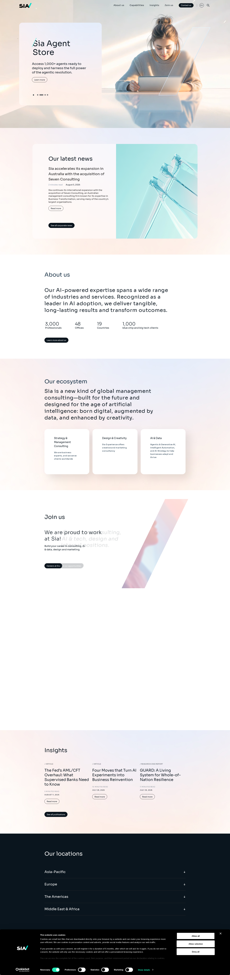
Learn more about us (56, 340)
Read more (56, 208)
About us (119, 5)
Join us (169, 5)
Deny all (195, 951)
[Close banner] (220, 933)
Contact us (186, 5)
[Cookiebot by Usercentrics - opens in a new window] (22, 970)
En (201, 5)
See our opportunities (74, 566)
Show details (144, 970)
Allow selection (196, 944)
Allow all (196, 936)
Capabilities (137, 5)
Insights (154, 5)
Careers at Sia (53, 566)
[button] (37, 95)
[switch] (82, 970)
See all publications (56, 814)
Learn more (39, 79)
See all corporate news (61, 225)
